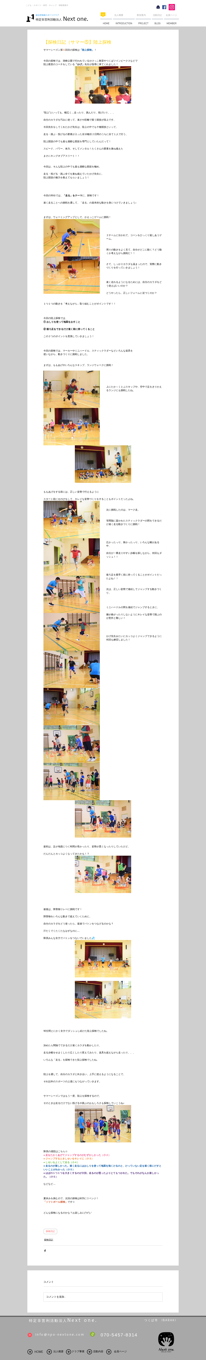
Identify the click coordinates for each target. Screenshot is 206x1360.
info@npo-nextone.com (59, 1334)
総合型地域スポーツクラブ (48, 15)
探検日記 (50, 1231)
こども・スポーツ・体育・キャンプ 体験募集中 (47, 5)
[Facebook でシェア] (45, 1250)
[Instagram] (172, 7)
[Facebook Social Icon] (164, 7)
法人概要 (118, 15)
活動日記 (157, 15)
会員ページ (171, 15)
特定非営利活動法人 (49, 19)
